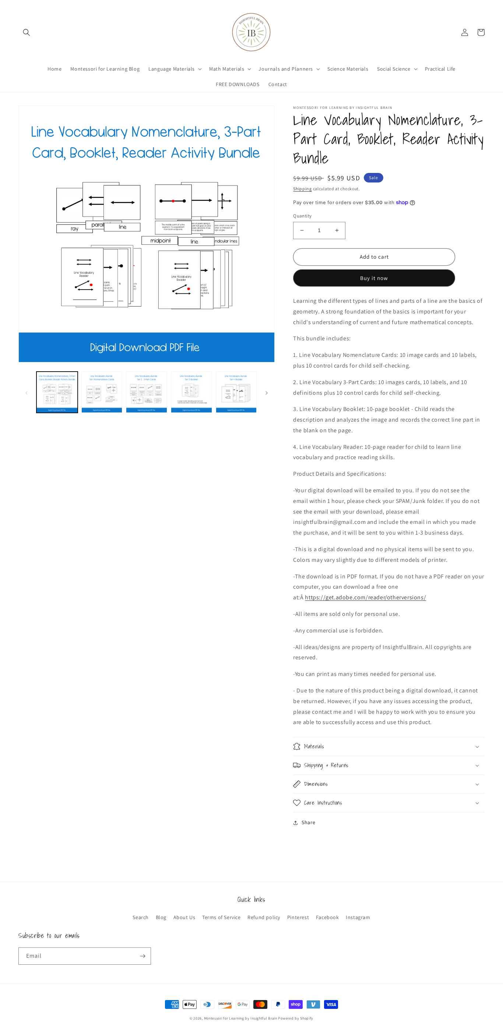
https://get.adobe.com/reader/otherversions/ (365, 597)
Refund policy (263, 917)
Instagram (358, 917)
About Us (184, 917)
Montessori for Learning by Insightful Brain (240, 1018)
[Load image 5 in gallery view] (236, 392)
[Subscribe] (142, 956)
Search (141, 917)
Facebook (327, 917)
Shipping (302, 188)
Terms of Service (221, 917)
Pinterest (298, 917)
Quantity (302, 216)
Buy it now (374, 277)
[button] (26, 32)
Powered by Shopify (295, 1018)
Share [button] (308, 822)
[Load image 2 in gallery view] (102, 392)
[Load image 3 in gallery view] (146, 392)
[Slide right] (266, 392)
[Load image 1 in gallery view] (57, 392)
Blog (161, 917)
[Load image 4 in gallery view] (191, 392)
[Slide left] (26, 392)
